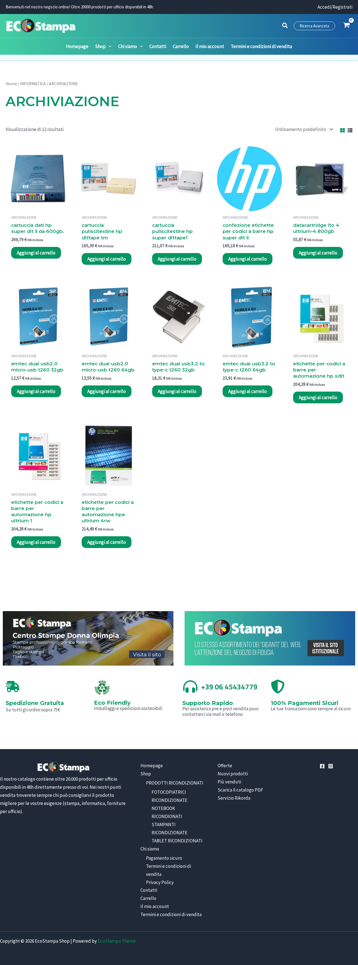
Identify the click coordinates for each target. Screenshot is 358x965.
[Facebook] (322, 766)
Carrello (148, 898)
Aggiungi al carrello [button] (36, 253)
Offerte (225, 766)
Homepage (151, 766)
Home (11, 83)
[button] (285, 26)
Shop (145, 774)
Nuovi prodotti (233, 774)
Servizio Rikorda (234, 798)
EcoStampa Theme (117, 941)
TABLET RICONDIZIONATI (177, 841)
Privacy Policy (160, 882)
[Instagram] (330, 766)
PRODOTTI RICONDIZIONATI (174, 783)
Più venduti (229, 782)
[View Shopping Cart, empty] (346, 26)
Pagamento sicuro (164, 858)
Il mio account (154, 906)
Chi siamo (149, 849)
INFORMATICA (33, 83)
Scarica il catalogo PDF (240, 790)
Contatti (148, 890)
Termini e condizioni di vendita (171, 914)
